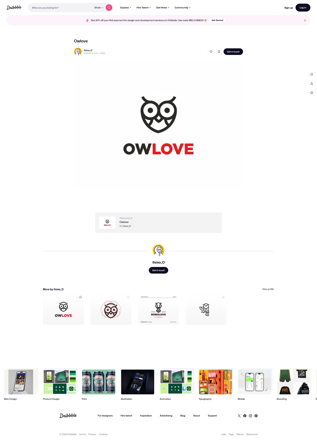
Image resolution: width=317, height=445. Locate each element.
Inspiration (146, 415)
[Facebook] (244, 415)
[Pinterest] (256, 415)
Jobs (223, 434)
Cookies (103, 434)
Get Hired (161, 7)
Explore (124, 7)
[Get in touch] (64, 318)
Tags (231, 434)
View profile (268, 289)
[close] (305, 20)
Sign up (288, 7)
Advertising (166, 415)
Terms (82, 434)
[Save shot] (219, 51)
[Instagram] (250, 415)
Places (240, 434)
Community (181, 7)
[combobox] (60, 7)
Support (212, 415)
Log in (303, 7)
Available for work (91, 53)
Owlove (124, 222)
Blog (182, 415)
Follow (102, 53)
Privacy (92, 434)
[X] (239, 415)
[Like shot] (211, 51)
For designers (105, 415)
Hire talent (126, 415)
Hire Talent (142, 7)
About (196, 415)
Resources (252, 434)
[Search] (109, 7)
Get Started (217, 20)
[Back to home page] (14, 7)
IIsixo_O (88, 50)
